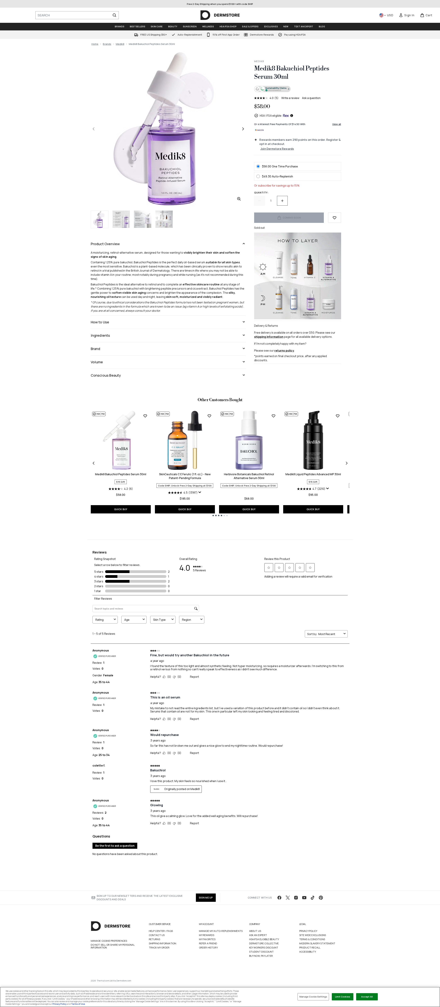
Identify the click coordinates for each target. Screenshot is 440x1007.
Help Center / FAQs (161, 931)
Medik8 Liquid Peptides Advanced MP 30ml (313, 474)
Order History (208, 947)
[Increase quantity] (282, 201)
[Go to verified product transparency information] (272, 89)
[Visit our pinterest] (321, 897)
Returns (154, 939)
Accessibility (307, 951)
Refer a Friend (208, 943)
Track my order (159, 947)
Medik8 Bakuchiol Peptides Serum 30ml (120, 474)
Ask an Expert (258, 935)
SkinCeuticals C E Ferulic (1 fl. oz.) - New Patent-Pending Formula (185, 476)
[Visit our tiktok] (312, 897)
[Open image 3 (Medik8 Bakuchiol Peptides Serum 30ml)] (142, 219)
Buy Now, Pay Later (261, 955)
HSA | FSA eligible (271, 115)
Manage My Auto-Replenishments (221, 931)
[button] (297, 89)
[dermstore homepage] (220, 15)
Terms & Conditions (312, 939)
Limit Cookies (342, 996)
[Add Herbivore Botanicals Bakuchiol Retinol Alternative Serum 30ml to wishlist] (273, 416)
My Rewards (206, 935)
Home (95, 44)
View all (336, 124)
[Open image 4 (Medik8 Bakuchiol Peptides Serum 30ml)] (164, 219)
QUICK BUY (120, 509)
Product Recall (310, 947)
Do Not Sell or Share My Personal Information (113, 946)
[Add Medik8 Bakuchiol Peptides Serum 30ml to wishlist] (145, 416)
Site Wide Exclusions (312, 935)
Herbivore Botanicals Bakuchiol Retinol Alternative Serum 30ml (249, 476)
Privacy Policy (308, 931)
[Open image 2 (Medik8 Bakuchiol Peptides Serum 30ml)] (121, 219)
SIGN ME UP (206, 897)
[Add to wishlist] (334, 217)
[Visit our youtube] (304, 897)
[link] (406, 15)
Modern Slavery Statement (317, 943)
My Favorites (207, 939)
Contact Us (157, 935)
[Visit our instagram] (296, 897)
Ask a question (311, 98)
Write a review (290, 98)
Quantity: (261, 192)
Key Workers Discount (263, 947)
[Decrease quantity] (259, 201)
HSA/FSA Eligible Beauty (264, 939)
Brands (107, 44)
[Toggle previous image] (93, 129)
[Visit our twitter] (288, 897)
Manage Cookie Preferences (109, 940)
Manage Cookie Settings (313, 996)
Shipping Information (162, 943)
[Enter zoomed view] (239, 199)
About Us (255, 931)
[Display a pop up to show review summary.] (200, 492)
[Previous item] (93, 463)
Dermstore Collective (264, 943)
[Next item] (346, 463)
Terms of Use (78, 1004)
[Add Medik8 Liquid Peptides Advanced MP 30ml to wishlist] (338, 416)
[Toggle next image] (243, 129)
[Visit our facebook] (279, 897)
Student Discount (261, 951)
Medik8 (120, 44)
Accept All (367, 996)
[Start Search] (114, 15)
